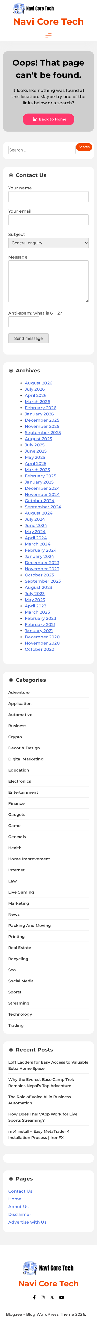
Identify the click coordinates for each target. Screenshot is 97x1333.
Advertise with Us (27, 1222)
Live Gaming (21, 892)
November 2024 (42, 494)
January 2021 (39, 630)
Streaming (18, 1003)
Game (14, 825)
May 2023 (35, 599)
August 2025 (38, 438)
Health (15, 847)
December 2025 (42, 420)
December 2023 (42, 562)
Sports (14, 992)
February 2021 (40, 624)
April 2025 (35, 463)
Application (20, 703)
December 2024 (42, 488)
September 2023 (43, 581)
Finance (16, 803)
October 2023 (39, 575)
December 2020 (42, 637)
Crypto (15, 736)
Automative (20, 714)
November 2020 (42, 643)
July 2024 (35, 519)
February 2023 (40, 618)
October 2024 (40, 500)
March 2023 (37, 612)
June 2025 (36, 451)
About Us (18, 1206)
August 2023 (38, 587)
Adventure (19, 692)
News (14, 914)
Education (18, 770)
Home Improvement (29, 858)
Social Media (21, 980)
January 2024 (39, 556)
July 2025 (35, 445)
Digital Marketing (25, 759)
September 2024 (43, 506)
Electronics (19, 781)
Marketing (18, 903)
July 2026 (35, 389)
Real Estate (19, 947)
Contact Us (20, 1191)
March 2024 (37, 544)
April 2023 (35, 606)
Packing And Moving (29, 925)
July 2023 (35, 593)
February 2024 (41, 550)
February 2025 (40, 475)
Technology (20, 1014)
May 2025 (35, 457)
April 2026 (36, 395)
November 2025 (42, 426)
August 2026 (38, 383)
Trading (16, 1025)
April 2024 (36, 537)
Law (12, 881)
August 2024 (39, 513)
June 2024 (36, 525)
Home (14, 1199)
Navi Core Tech (48, 21)
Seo (12, 969)
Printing (16, 936)
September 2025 (43, 432)
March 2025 (37, 469)
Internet (16, 870)
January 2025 (39, 482)
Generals (17, 836)
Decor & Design (24, 747)
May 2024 (35, 531)
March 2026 (37, 401)
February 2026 (40, 407)
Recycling (18, 958)
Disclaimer (19, 1214)
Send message (28, 338)
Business (17, 725)
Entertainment (23, 792)
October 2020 (40, 649)
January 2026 (39, 414)
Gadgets (16, 814)
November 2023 (42, 568)
